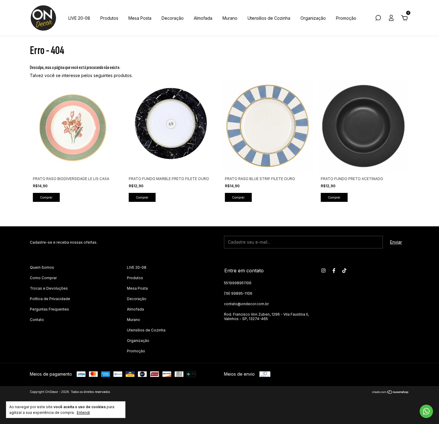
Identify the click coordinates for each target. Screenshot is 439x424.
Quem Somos (42, 267)
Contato (37, 319)
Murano (229, 18)
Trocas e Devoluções (49, 288)
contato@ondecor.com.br (246, 304)
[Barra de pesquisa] (378, 18)
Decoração (173, 18)
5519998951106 (237, 283)
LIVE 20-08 (79, 18)
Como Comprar (43, 278)
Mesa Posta (139, 18)
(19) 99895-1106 (238, 293)
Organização (313, 18)
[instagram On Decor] (323, 270)
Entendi (83, 412)
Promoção (346, 18)
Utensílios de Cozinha (269, 18)
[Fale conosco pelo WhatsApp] (426, 411)
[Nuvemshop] (390, 392)
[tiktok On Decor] (344, 270)
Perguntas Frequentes (49, 309)
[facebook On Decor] (333, 270)
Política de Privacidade (50, 299)
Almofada (203, 18)
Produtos (109, 18)
